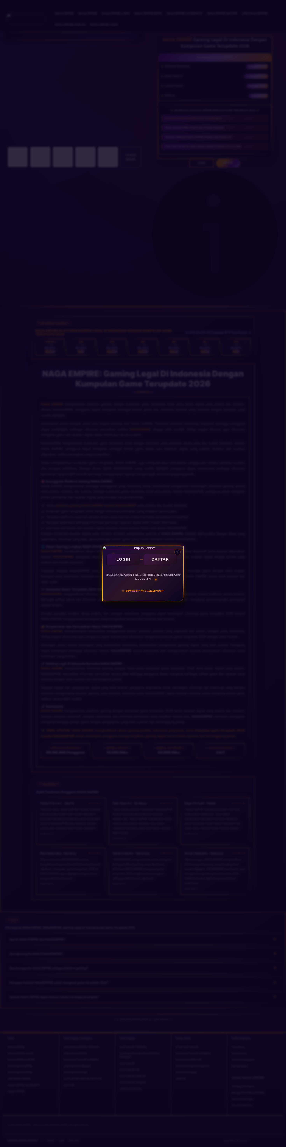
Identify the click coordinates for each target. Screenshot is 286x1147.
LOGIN (123, 559)
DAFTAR (160, 559)
